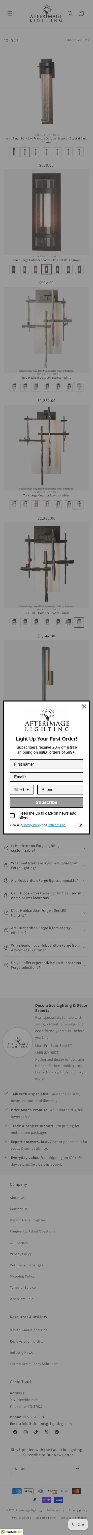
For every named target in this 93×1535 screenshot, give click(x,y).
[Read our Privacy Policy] (80, 826)
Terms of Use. (57, 825)
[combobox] (21, 789)
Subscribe (46, 802)
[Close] (84, 706)
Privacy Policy (31, 825)
